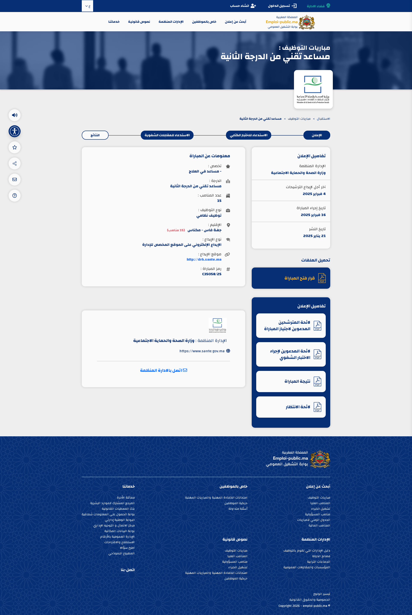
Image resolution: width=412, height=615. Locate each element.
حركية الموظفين (235, 503)
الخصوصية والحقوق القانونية (309, 600)
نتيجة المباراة (297, 381)
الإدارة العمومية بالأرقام (117, 537)
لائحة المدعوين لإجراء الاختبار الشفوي (290, 354)
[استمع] (15, 115)
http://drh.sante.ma (204, 259)
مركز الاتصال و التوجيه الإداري (114, 525)
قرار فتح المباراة (300, 278)
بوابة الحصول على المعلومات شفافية (108, 514)
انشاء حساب (239, 6)
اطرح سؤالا (127, 548)
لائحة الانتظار (298, 407)
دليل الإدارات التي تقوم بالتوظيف (306, 551)
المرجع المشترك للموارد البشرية (112, 503)
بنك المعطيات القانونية (118, 509)
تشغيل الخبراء (320, 509)
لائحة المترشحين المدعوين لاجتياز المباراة (287, 325)
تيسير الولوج (321, 594)
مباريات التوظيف (299, 119)
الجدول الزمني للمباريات (313, 520)
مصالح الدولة (321, 556)
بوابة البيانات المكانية (120, 531)
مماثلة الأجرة (126, 498)
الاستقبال (323, 119)
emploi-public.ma (315, 606)
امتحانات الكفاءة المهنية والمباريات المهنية (216, 498)
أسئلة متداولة (238, 509)
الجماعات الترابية (318, 562)
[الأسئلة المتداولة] (15, 196)
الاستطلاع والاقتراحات (120, 542)
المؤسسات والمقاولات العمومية (306, 567)
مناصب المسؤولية (317, 514)
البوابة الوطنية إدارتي (120, 520)
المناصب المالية (319, 525)
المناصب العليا (320, 503)
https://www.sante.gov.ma (202, 351)
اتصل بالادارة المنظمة (161, 370)
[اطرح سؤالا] (15, 180)
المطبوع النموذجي (121, 553)
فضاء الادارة (316, 6)
